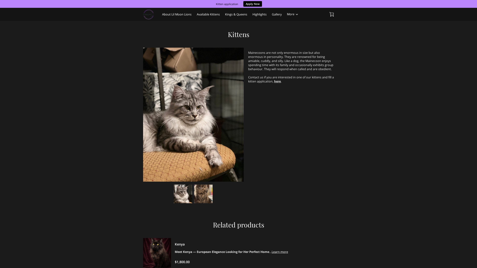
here (277, 81)
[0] (331, 14)
